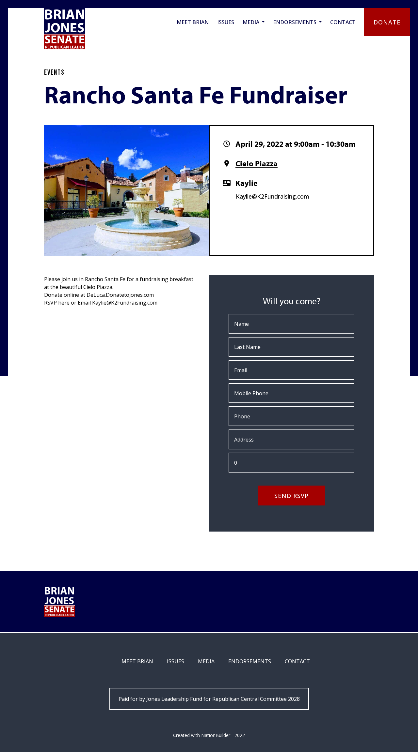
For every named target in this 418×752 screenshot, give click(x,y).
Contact (343, 22)
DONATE (387, 22)
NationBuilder (215, 735)
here (64, 302)
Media (252, 22)
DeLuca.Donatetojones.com (120, 294)
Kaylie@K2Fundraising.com (272, 196)
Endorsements (295, 22)
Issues (225, 22)
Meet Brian (193, 22)
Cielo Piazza (256, 163)
